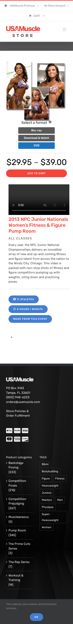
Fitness (59, 478)
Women (46, 527)
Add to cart (36, 173)
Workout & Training (16, 578)
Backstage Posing (16, 465)
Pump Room (17, 530)
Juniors (47, 492)
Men (60, 499)
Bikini (45, 464)
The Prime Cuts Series (19, 546)
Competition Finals (17, 483)
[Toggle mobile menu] (65, 29)
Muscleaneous (19, 517)
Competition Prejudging (17, 501)
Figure (46, 478)
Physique (48, 507)
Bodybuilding (50, 471)
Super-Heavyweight (50, 517)
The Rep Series (19, 562)
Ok (36, 616)
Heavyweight (50, 485)
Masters (47, 499)
